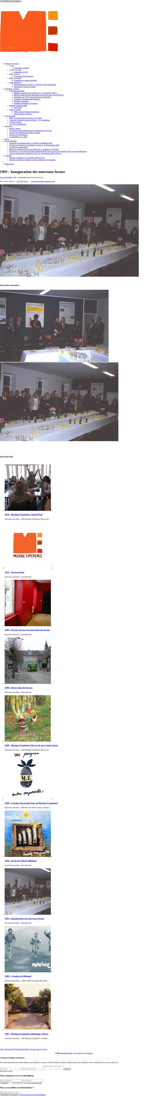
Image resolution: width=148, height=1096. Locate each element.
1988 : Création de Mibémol (18, 976)
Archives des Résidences (18, 135)
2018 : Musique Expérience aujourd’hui (23, 514)
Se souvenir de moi (19, 1083)
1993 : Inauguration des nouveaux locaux (24, 918)
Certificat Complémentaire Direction (27, 99)
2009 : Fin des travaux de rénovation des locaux (27, 630)
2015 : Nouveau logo (14, 572)
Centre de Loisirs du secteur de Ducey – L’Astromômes (29, 120)
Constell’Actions (15, 122)
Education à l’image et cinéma (25, 87)
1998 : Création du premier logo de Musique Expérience (31, 803)
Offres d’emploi (15, 110)
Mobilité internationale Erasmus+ (26, 103)
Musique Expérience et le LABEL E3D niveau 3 (27, 158)
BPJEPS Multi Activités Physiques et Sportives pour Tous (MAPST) (39, 95)
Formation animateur (16, 91)
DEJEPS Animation (21, 101)
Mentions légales (67, 1053)
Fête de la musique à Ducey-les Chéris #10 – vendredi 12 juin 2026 (33, 149)
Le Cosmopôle (10, 116)
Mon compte (9, 164)
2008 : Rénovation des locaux (18, 688)
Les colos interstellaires (17, 124)
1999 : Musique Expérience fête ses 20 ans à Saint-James (31, 745)
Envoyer (67, 1069)
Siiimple (89, 1053)
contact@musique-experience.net (43, 181)
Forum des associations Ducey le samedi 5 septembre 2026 (30, 143)
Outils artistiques (15, 83)
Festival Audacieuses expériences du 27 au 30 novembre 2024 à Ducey (35, 154)
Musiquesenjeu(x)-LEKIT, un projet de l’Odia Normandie (35, 85)
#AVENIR (18, 108)
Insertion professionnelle (18, 105)
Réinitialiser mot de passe (9, 1095)
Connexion (4, 1083)
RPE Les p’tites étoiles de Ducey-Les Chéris (25, 118)
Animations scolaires (21, 68)
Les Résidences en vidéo (18, 137)
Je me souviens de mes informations (33, 1095)
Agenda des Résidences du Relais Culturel (24, 133)
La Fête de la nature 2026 (18, 147)
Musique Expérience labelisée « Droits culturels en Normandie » (32, 160)
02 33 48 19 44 (22, 181)
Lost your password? (34, 1083)
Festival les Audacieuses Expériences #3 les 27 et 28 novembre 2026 (34, 145)
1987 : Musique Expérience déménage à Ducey (27, 1034)
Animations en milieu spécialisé (25, 80)
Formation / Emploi (12, 89)
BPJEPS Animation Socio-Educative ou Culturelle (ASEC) (35, 93)
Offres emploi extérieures (23, 114)
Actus (7, 139)
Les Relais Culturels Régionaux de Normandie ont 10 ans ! (30, 131)
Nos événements (11, 141)
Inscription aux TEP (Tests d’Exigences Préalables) (32, 97)
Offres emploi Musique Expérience (26, 112)
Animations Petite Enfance (23, 76)
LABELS (8, 156)
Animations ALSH (21, 72)
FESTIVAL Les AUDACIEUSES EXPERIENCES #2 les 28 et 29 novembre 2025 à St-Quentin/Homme (48, 151)
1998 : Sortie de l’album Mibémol (20, 861)
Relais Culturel (14, 128)
